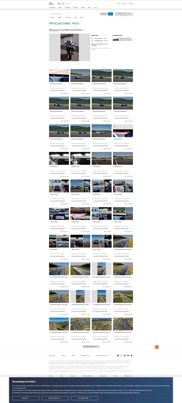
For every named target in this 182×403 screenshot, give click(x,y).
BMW (63, 355)
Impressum (73, 376)
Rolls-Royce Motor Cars (102, 355)
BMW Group (52, 355)
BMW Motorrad (85, 355)
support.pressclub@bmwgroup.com (124, 15)
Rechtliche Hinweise (88, 376)
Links (61, 376)
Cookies (115, 376)
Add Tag (104, 14)
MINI (73, 355)
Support (51, 376)
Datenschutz (103, 376)
